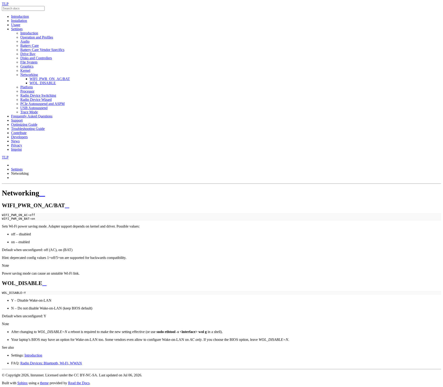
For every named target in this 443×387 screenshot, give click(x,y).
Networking (29, 75)
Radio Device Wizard (36, 100)
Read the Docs (79, 383)
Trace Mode (29, 112)
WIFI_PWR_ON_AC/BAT (50, 79)
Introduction (20, 16)
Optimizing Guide (24, 124)
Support (17, 120)
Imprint (16, 149)
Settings (17, 29)
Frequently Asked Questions (31, 116)
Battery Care (29, 46)
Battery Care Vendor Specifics (42, 50)
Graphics (26, 66)
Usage (15, 25)
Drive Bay (28, 54)
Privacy (16, 145)
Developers (19, 137)
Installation (19, 21)
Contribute (19, 133)
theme (44, 383)
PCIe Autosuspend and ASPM (42, 104)
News (15, 141)
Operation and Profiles (36, 37)
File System (28, 62)
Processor (27, 91)
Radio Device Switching (38, 95)
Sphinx (22, 383)
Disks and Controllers (36, 58)
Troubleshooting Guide (28, 129)
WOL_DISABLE (43, 83)
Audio (25, 41)
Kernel (25, 70)
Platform (26, 87)
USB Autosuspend (34, 108)
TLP (5, 4)
